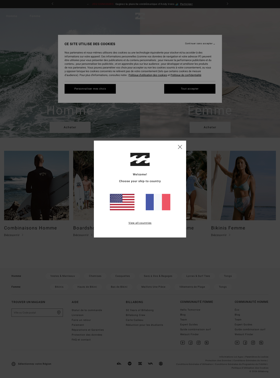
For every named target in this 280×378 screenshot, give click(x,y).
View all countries (140, 223)
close (180, 147)
